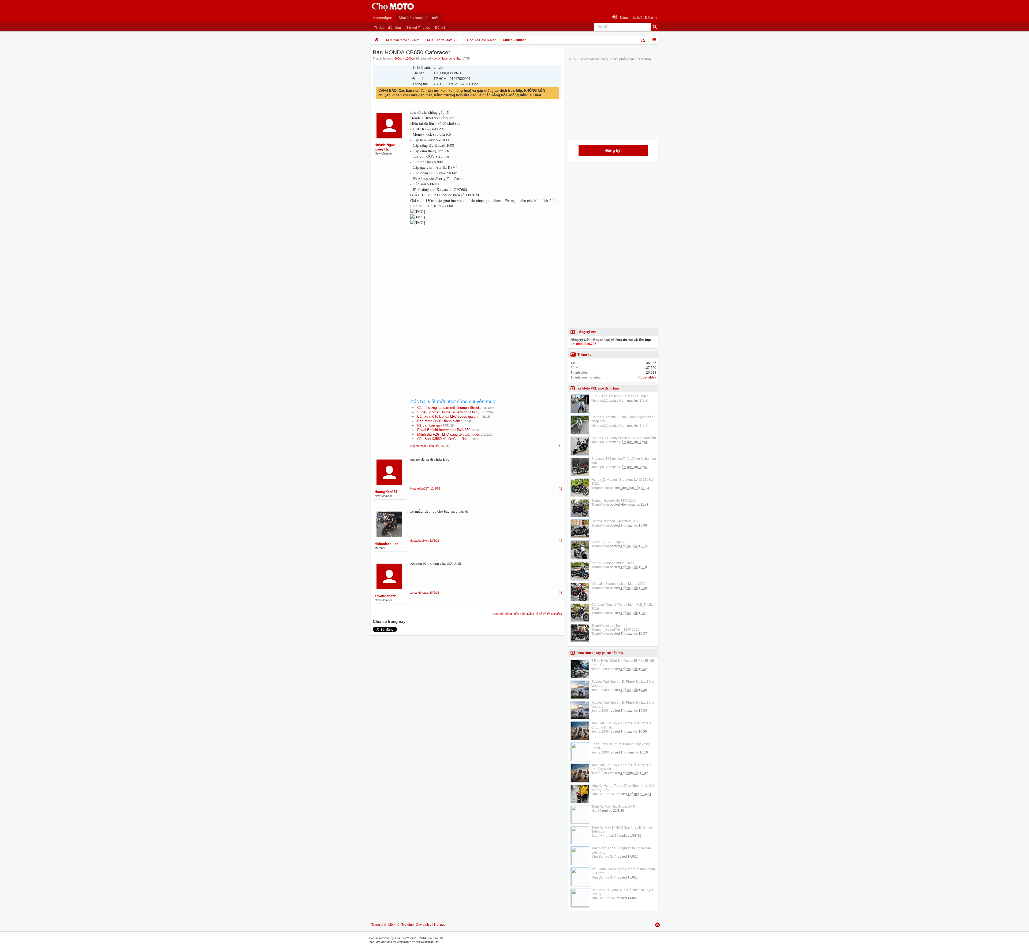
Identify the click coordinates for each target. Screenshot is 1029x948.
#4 (560, 592)
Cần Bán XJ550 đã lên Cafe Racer (444, 439)
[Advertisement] (486, 274)
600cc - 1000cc (404, 58)
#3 (560, 540)
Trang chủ (378, 925)
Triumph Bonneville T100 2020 (613, 500)
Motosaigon (382, 18)
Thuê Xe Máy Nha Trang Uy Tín (614, 807)
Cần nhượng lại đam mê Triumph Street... (449, 408)
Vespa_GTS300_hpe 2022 (610, 542)
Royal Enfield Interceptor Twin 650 (443, 430)
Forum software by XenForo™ (406, 938)
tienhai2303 (600, 669)
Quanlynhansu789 (604, 835)
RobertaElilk (647, 377)
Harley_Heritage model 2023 (612, 563)
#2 (560, 488)
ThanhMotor (600, 488)
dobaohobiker (386, 544)
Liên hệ (393, 925)
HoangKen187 (386, 492)
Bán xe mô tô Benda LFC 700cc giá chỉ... (449, 416)
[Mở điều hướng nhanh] (643, 40)
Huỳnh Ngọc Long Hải (445, 58)
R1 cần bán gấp (429, 425)
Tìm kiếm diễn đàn (387, 28)
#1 (560, 445)
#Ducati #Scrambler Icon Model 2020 (618, 584)
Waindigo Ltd (430, 941)
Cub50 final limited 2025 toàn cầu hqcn (619, 396)
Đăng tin (441, 28)
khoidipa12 (599, 400)
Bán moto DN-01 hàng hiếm (438, 421)
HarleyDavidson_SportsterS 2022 (615, 521)
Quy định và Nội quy (430, 925)
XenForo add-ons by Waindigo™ (390, 941)
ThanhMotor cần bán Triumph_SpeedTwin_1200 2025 (615, 627)
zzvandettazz (385, 596)
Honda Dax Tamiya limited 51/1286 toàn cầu (623, 438)
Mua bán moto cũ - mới (418, 18)
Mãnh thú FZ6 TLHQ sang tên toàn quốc (448, 434)
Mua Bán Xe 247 (603, 794)
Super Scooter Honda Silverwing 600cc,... (449, 412)
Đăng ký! (613, 150)
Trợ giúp (407, 925)
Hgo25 (596, 811)
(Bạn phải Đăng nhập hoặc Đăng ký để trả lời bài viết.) (527, 613)
